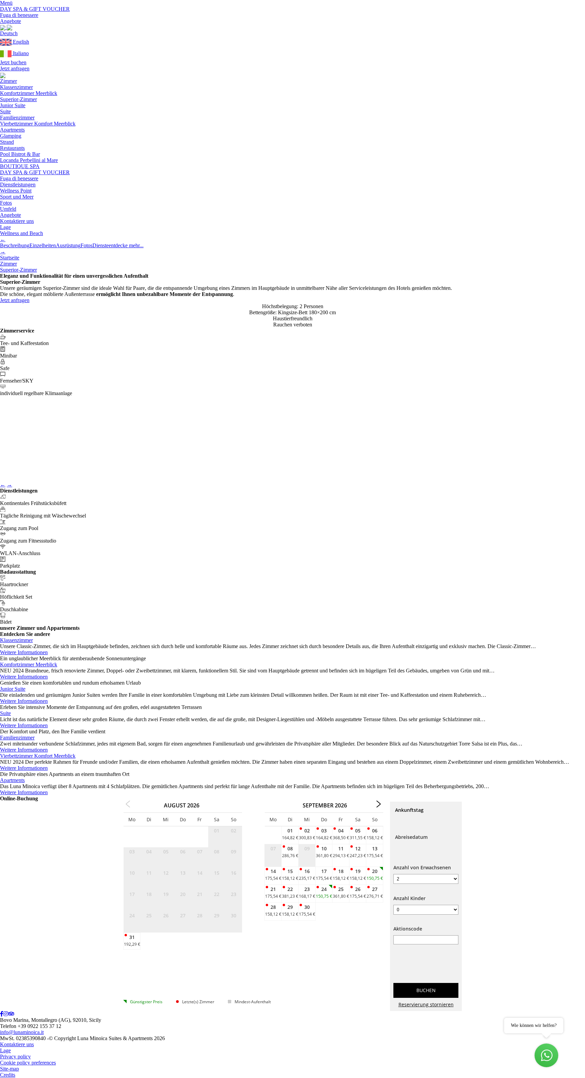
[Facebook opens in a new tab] (1, 1014)
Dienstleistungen (18, 184)
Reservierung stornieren (426, 1004)
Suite (5, 111)
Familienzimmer (17, 117)
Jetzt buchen (13, 62)
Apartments (12, 130)
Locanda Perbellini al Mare (29, 160)
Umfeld (8, 209)
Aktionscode (407, 928)
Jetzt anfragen (14, 68)
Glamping (10, 136)
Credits (7, 1075)
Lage (5, 227)
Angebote (10, 215)
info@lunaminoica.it (22, 1032)
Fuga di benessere (19, 178)
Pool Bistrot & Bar (20, 154)
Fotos (6, 203)
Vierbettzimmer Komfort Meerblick (37, 124)
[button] (9, 33)
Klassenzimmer (16, 87)
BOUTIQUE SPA (20, 166)
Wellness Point (15, 190)
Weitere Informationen (24, 652)
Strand (7, 142)
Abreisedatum (411, 837)
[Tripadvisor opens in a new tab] (11, 1014)
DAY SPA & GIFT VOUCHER (35, 172)
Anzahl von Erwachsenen (422, 867)
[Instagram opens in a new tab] (5, 1014)
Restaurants (12, 148)
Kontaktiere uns (17, 221)
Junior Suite (12, 105)
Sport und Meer (17, 197)
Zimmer (8, 81)
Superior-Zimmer (18, 99)
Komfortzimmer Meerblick (28, 93)
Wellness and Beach (21, 233)
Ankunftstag (409, 810)
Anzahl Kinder (409, 898)
